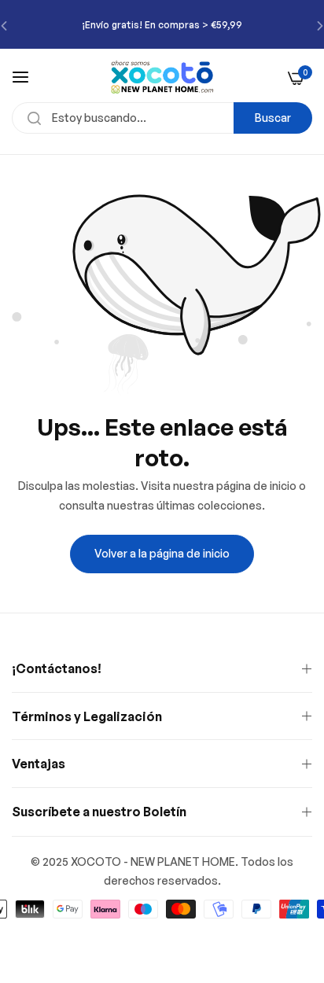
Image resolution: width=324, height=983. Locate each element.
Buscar (273, 117)
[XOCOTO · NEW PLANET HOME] (162, 77)
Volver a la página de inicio (162, 553)
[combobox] (162, 118)
